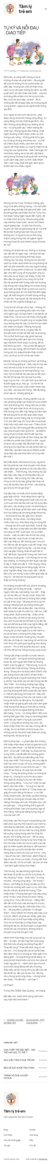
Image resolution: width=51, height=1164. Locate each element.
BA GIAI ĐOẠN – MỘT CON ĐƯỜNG (35, 1021)
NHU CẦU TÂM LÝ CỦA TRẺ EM (19, 1060)
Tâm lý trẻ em (25, 8)
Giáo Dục (25, 70)
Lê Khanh (13, 70)
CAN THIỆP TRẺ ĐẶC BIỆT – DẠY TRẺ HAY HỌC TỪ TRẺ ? (19, 1051)
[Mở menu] (45, 8)
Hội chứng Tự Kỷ (35, 70)
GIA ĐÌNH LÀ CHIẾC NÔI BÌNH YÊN (13, 1021)
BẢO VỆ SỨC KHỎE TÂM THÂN (19, 1068)
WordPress (43, 1159)
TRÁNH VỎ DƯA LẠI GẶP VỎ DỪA (16, 1076)
